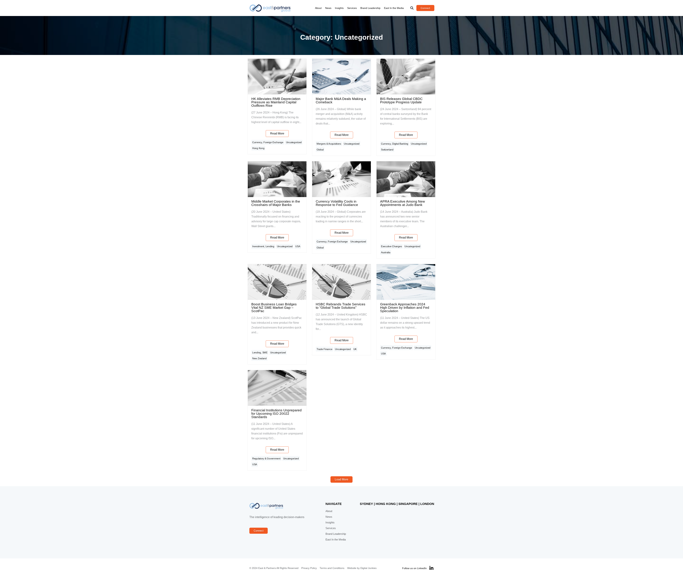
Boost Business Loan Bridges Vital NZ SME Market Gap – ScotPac (274, 308)
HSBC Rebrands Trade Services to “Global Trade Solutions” (340, 306)
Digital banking (400, 143)
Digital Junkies (368, 568)
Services (352, 8)
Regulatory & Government (266, 458)
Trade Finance (324, 349)
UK (355, 349)
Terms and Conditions (332, 568)
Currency (257, 142)
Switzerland (387, 149)
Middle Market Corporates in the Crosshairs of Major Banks (275, 203)
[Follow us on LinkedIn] (431, 568)
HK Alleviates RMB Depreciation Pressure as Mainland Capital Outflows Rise (275, 102)
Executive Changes (391, 246)
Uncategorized (294, 142)
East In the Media (394, 8)
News (328, 8)
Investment (258, 246)
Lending (270, 246)
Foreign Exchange (273, 142)
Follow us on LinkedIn (414, 568)
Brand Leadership (370, 8)
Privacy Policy (309, 568)
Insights (339, 8)
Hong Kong (258, 148)
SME (265, 352)
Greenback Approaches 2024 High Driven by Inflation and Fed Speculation (404, 308)
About (318, 8)
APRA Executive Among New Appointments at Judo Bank (402, 203)
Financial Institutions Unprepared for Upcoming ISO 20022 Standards (276, 414)
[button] (412, 8)
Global (320, 149)
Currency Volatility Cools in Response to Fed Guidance (337, 203)
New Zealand (259, 358)
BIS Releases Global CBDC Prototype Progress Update (401, 100)
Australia (385, 252)
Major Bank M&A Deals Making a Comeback (341, 100)
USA (297, 246)
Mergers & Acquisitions (329, 143)
